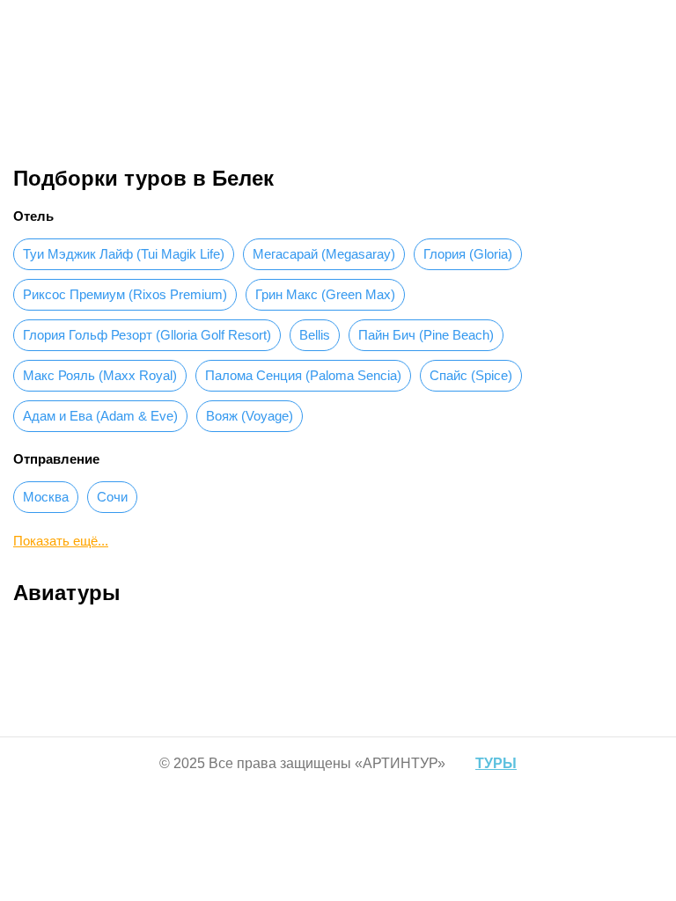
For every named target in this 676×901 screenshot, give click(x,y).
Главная (221, 104)
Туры (275, 104)
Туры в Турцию (347, 104)
